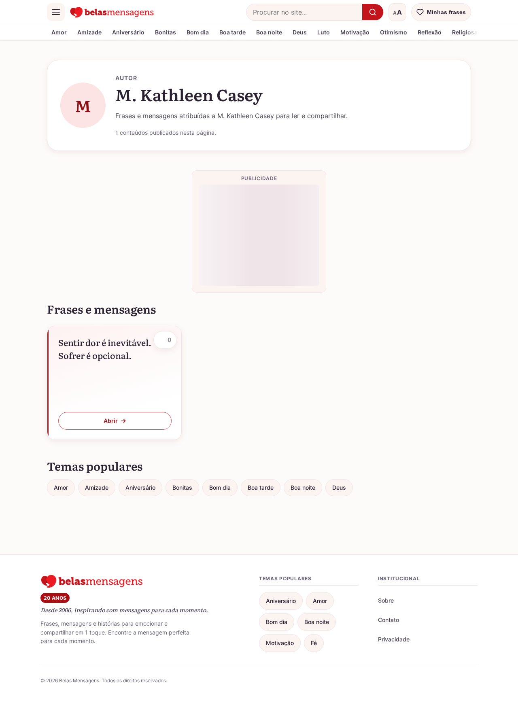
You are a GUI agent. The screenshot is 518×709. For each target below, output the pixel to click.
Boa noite (269, 32)
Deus (300, 32)
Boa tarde (232, 32)
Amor (59, 32)
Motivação (354, 32)
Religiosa (465, 32)
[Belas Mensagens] (112, 12)
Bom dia (198, 32)
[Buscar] (372, 12)
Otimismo (393, 32)
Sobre (386, 600)
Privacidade (394, 639)
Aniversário (128, 32)
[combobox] (304, 12)
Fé (314, 642)
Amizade (89, 32)
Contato (388, 619)
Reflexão (430, 32)
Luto (323, 32)
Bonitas (165, 32)
